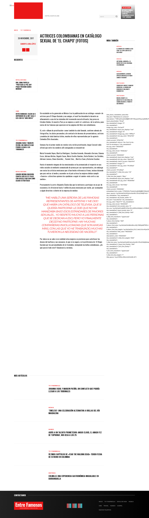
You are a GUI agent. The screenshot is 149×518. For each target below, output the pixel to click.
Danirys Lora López (28, 44)
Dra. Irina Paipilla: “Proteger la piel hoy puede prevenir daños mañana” (24, 85)
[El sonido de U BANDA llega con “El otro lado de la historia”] (111, 49)
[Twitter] (71, 106)
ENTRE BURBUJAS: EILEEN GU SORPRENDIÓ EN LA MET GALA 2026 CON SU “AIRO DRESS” (26, 116)
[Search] (116, 16)
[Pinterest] (77, 106)
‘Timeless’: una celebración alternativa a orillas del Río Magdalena (74, 412)
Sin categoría (126, 7)
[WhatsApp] (83, 106)
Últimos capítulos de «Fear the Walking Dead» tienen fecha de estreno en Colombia (75, 455)
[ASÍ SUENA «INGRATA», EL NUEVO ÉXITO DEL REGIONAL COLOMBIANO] (111, 62)
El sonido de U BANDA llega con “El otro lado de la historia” (125, 50)
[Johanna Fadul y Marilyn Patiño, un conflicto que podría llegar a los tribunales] (26, 131)
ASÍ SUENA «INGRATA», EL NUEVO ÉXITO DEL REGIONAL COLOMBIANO (124, 63)
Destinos (52, 473)
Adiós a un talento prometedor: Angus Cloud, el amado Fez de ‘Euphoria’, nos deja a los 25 (75, 434)
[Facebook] (24, 50)
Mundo (51, 429)
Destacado (120, 83)
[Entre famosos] (28, 10)
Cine (17, 111)
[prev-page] (108, 109)
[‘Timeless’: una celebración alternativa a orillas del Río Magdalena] (30, 410)
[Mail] (80, 506)
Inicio (16, 30)
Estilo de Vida (21, 80)
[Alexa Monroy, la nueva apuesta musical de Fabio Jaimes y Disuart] (111, 74)
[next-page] (111, 109)
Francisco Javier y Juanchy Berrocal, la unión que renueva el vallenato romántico (125, 88)
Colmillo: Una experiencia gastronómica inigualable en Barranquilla (74, 477)
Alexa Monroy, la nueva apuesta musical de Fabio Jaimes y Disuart (124, 75)
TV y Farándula (25, 30)
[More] (89, 106)
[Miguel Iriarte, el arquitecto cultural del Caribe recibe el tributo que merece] (111, 99)
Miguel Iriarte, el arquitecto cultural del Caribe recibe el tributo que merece (124, 101)
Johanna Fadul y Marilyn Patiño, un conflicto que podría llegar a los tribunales (25, 146)
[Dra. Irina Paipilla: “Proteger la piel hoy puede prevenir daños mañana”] (26, 70)
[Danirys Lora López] (17, 44)
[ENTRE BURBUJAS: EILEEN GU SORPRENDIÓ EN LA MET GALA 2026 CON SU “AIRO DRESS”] (26, 102)
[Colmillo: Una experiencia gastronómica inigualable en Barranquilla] (30, 476)
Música (51, 407)
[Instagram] (27, 50)
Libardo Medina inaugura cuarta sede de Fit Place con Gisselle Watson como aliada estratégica (25, 177)
